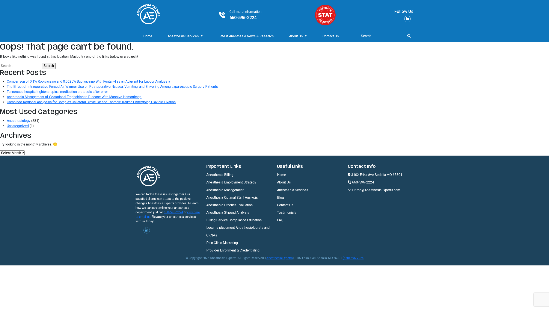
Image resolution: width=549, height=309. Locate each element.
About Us (296, 36)
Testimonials (286, 213)
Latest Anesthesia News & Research (246, 36)
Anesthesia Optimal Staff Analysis (232, 197)
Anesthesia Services (183, 36)
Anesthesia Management (225, 190)
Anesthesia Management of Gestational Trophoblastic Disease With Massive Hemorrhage (74, 97)
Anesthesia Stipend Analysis (227, 213)
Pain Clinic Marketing (222, 243)
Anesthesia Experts (279, 258)
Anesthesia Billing (219, 175)
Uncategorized (18, 126)
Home (147, 36)
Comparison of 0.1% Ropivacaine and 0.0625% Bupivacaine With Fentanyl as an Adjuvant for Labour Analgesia (88, 81)
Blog (280, 197)
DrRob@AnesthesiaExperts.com (375, 190)
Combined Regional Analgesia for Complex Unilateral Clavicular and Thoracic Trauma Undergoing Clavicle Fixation (91, 102)
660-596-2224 (242, 17)
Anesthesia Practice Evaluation (229, 205)
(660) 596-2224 (353, 258)
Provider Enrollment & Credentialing (232, 250)
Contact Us (331, 36)
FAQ (280, 220)
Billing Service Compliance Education (234, 220)
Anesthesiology (18, 121)
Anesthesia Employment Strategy (231, 182)
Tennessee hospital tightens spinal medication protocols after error (57, 92)
